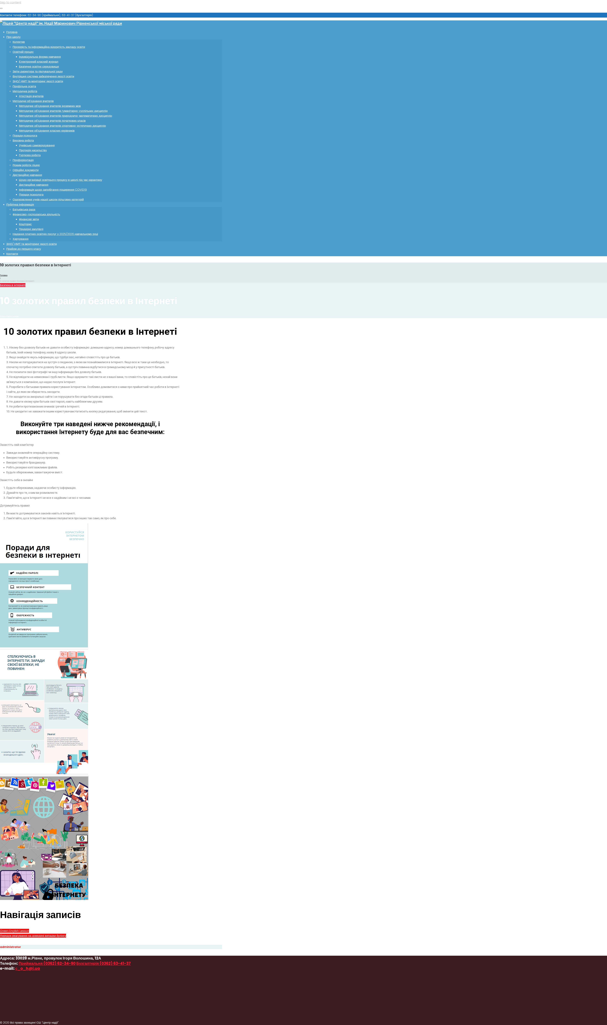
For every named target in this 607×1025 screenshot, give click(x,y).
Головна (11, 32)
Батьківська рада (24, 209)
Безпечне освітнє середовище (39, 67)
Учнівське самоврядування (37, 145)
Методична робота (25, 91)
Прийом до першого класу (23, 249)
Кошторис (25, 224)
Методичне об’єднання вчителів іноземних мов (50, 106)
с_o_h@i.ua (27, 968)
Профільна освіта (24, 86)
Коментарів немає (9, 316)
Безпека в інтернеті (12, 285)
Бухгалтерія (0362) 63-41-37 (103, 963)
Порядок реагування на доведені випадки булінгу (33, 936)
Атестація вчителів (31, 96)
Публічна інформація (20, 205)
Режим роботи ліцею (26, 165)
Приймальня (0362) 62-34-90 (47, 963)
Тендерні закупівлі (31, 229)
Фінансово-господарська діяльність (36, 214)
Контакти (12, 254)
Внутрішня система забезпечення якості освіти (43, 76)
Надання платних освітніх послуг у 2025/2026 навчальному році (55, 234)
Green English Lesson (14, 931)
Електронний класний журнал (38, 62)
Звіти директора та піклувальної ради (38, 71)
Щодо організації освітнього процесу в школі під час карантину (60, 180)
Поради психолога (25, 136)
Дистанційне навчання (27, 175)
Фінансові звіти (29, 219)
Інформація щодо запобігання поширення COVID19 (53, 190)
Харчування (20, 239)
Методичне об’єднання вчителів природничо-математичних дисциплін (65, 116)
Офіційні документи (26, 170)
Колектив (19, 42)
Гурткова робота (30, 155)
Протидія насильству (33, 150)
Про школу (13, 37)
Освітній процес (23, 52)
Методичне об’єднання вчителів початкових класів (52, 121)
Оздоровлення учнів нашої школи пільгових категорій (48, 199)
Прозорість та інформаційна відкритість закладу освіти (49, 47)
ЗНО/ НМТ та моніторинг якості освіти (38, 81)
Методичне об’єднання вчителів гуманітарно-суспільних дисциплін (63, 111)
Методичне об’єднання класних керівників (47, 131)
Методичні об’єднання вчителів (33, 101)
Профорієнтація (23, 160)
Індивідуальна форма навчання (40, 57)
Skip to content (10, 2)
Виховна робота (23, 140)
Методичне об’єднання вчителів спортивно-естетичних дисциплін (62, 126)
